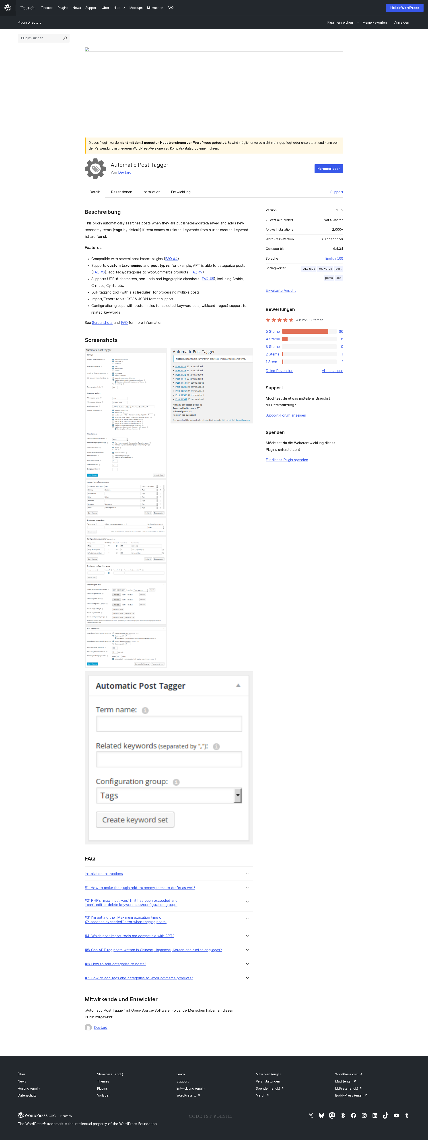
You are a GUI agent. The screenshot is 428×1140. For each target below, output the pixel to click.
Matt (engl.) (345, 1081)
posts (329, 277)
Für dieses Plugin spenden (287, 460)
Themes (103, 1081)
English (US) (334, 258)
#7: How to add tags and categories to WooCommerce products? (139, 978)
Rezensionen (121, 192)
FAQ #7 (197, 272)
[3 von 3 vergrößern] (247, 677)
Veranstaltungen (268, 1081)
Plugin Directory (29, 22)
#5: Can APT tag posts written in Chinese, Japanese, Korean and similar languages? (153, 950)
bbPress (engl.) (348, 1088)
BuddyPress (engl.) (351, 1095)
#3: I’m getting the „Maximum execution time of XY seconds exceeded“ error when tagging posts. (126, 919)
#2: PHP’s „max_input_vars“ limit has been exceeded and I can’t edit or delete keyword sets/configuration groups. (131, 902)
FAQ (124, 322)
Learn (181, 1074)
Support (336, 192)
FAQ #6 (99, 272)
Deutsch (66, 1116)
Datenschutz (27, 1095)
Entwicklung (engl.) (191, 1088)
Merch (262, 1095)
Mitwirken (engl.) (268, 1074)
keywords (325, 268)
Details (95, 192)
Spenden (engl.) (270, 1088)
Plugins (102, 1088)
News (22, 1081)
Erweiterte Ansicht (281, 290)
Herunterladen (328, 168)
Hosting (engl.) (29, 1088)
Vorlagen (103, 1095)
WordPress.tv (188, 1095)
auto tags (309, 268)
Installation (151, 192)
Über (21, 1074)
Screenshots (102, 322)
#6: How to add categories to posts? (115, 964)
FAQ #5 (208, 279)
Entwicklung (181, 192)
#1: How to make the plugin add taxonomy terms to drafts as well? (140, 888)
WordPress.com (348, 1074)
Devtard (125, 172)
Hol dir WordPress (404, 8)
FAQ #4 (171, 259)
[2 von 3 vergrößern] (247, 354)
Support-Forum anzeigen (286, 415)
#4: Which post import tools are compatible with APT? (129, 936)
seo (339, 277)
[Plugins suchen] (65, 38)
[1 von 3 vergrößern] (161, 354)
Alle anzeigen (332, 370)
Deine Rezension (279, 370)
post (338, 268)
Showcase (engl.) (110, 1074)
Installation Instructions (104, 874)
